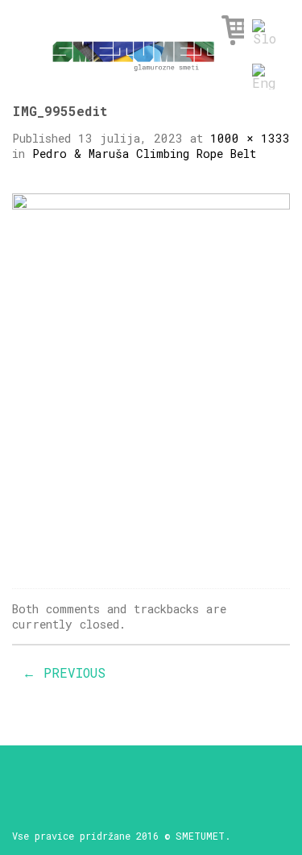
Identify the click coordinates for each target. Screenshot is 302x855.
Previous (64, 672)
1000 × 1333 (250, 138)
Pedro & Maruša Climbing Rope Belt (144, 153)
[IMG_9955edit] (151, 377)
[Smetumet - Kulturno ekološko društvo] (133, 51)
